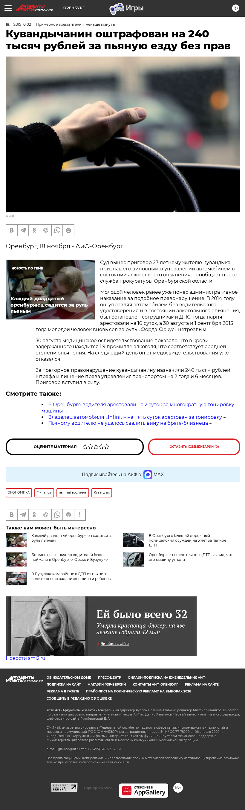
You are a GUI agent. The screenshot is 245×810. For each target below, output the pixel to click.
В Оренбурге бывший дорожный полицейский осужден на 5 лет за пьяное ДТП (187, 540)
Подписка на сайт (64, 684)
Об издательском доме (69, 678)
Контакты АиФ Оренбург (155, 684)
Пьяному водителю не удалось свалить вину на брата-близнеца (128, 423)
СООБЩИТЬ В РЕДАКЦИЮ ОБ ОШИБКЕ (79, 699)
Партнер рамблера (98, 788)
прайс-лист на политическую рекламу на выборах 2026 (138, 691)
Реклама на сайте (202, 684)
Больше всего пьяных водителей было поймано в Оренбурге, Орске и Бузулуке (69, 557)
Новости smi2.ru (25, 658)
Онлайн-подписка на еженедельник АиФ (167, 678)
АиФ (10, 216)
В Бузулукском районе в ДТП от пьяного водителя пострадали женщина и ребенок (71, 576)
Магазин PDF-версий (107, 684)
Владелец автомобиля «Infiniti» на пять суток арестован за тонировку (135, 417)
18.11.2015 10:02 (18, 24)
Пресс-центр (109, 678)
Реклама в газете (63, 691)
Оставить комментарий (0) (194, 447)
